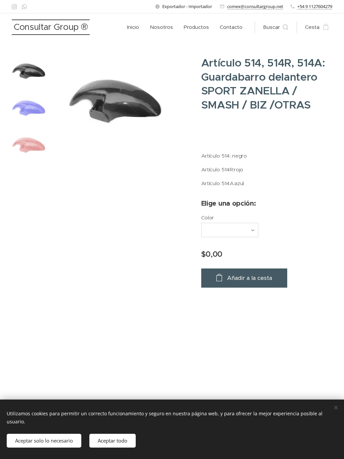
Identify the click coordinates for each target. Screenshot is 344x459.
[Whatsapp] (24, 6)
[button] (276, 27)
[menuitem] (134, 27)
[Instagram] (14, 6)
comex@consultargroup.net (255, 6)
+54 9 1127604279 (314, 6)
